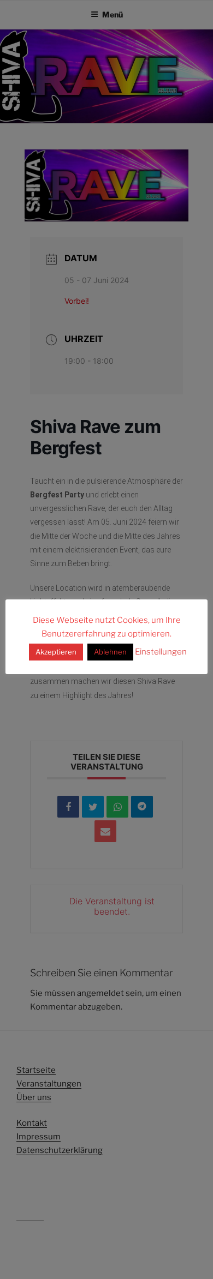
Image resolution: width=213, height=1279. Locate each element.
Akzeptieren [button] (56, 651)
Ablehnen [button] (110, 651)
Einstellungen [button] (161, 652)
